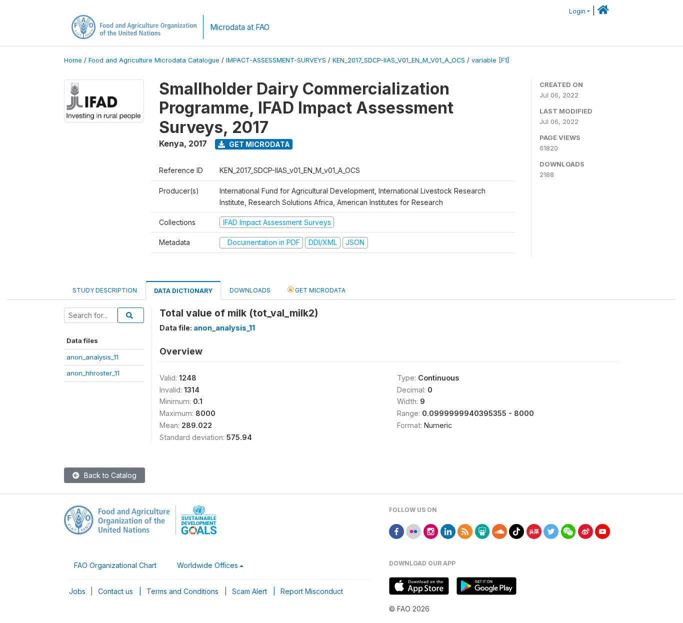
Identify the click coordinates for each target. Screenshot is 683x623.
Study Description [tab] (104, 290)
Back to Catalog (109, 475)
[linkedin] (448, 530)
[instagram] (431, 530)
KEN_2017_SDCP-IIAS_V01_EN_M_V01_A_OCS (398, 60)
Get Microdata (259, 144)
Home (73, 60)
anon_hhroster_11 (93, 373)
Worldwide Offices (207, 565)
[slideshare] (482, 530)
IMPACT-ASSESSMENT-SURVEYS (276, 60)
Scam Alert (249, 591)
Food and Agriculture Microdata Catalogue (154, 60)
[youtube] (602, 530)
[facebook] (396, 530)
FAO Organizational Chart (115, 565)
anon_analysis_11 (92, 357)
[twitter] (551, 530)
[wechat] (568, 530)
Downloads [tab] (250, 290)
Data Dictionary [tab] (183, 290)
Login (577, 11)
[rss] (465, 530)
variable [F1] (490, 60)
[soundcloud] (499, 530)
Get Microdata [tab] (320, 290)
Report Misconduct (311, 591)
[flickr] (413, 530)
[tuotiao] (534, 530)
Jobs (77, 591)
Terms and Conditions (182, 591)
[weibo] (585, 530)
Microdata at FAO (240, 27)
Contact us (115, 591)
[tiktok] (516, 530)
